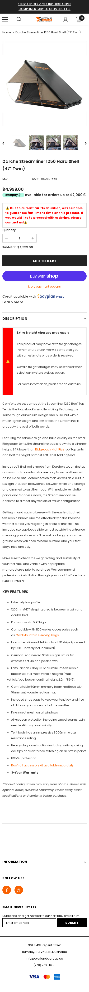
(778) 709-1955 (44, 965)
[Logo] (43, 19)
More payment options (44, 286)
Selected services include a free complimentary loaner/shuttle (44, 6)
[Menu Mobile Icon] (5, 19)
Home (6, 32)
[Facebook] (6, 890)
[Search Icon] (19, 19)
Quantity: (9, 230)
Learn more (12, 302)
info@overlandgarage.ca (44, 958)
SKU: (5, 179)
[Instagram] (18, 890)
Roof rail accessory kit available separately (42, 765)
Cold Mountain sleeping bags (37, 635)
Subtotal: (9, 247)
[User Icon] (65, 19)
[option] (44, 83)
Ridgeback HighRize (49, 449)
